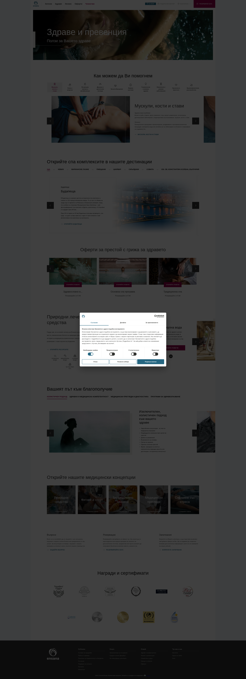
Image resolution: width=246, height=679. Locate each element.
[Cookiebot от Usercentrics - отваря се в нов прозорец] (155, 316)
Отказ (95, 362)
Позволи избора (123, 362)
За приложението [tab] (152, 322)
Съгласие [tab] (94, 322)
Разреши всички (150, 362)
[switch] (112, 354)
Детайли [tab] (123, 322)
